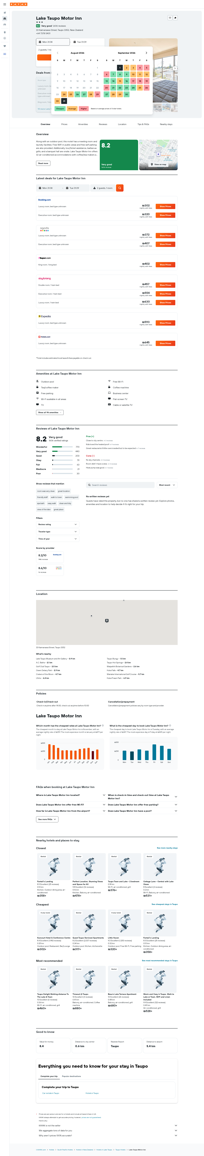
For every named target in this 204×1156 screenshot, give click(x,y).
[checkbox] (50, 557)
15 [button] (97, 81)
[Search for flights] (4, 13)
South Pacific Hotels (65, 1150)
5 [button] (77, 74)
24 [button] (64, 94)
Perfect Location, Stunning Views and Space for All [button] (88, 882)
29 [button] (97, 94)
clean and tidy (65, 503)
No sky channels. (98, 460)
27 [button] (84, 94)
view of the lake (44, 509)
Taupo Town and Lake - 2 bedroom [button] (123, 881)
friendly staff (42, 497)
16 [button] (57, 87)
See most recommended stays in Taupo (160, 960)
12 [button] (77, 81)
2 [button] (57, 74)
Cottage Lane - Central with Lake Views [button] (158, 882)
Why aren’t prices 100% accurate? (55, 1135)
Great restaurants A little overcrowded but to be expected (115, 448)
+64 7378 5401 (43, 33)
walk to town (56, 497)
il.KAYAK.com (41, 1150)
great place (58, 509)
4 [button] (70, 74)
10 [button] (64, 81)
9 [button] (57, 81)
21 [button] (91, 87)
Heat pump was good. (99, 467)
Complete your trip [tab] (49, 1076)
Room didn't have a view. (101, 464)
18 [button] (71, 87)
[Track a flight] (4, 38)
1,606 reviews (59, 25)
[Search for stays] (4, 18)
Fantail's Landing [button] (45, 881)
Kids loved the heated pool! (102, 444)
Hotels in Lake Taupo (104, 1150)
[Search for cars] (4, 24)
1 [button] (97, 67)
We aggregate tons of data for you (55, 1130)
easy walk (52, 503)
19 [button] (77, 87)
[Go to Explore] (4, 32)
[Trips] (4, 46)
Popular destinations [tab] (71, 1076)
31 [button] (64, 101)
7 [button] (90, 74)
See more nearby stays (167, 848)
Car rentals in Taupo (50, 1093)
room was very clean (46, 491)
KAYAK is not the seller (49, 1125)
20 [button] (84, 87)
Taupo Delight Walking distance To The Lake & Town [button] (53, 995)
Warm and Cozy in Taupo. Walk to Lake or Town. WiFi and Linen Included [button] (158, 997)
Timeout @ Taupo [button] (80, 994)
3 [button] (64, 74)
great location (64, 491)
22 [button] (97, 87)
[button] (5, 4)
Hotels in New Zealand (84, 1150)
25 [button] (71, 94)
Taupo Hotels (120, 1150)
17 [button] (64, 87)
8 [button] (97, 74)
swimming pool (71, 497)
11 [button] (71, 81)
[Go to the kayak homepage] (18, 4)
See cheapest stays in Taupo (165, 904)
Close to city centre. (99, 440)
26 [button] (77, 94)
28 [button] (91, 94)
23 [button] (57, 94)
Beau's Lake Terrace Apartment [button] (122, 994)
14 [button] (91, 81)
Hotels (51, 1150)
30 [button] (57, 101)
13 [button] (84, 81)
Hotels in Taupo (92, 1093)
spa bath (40, 503)
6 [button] (84, 74)
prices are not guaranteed (91, 1117)
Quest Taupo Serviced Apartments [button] (88, 938)
